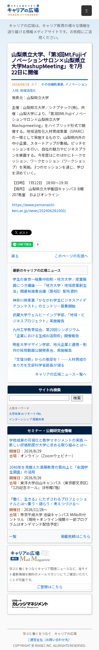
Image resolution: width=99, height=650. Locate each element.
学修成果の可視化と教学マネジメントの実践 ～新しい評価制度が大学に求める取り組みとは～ (48, 442)
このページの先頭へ (71, 255)
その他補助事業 (52, 84)
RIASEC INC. (43, 645)
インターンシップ (20, 419)
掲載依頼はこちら (75, 536)
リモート (30, 413)
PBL (38, 413)
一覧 (12, 536)
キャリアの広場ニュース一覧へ (61, 374)
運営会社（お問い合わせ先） (50, 639)
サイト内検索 (50, 389)
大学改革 (15, 413)
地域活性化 (28, 90)
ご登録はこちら (50, 586)
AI (22, 413)
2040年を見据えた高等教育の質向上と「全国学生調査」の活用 (48, 469)
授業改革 (38, 419)
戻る (15, 255)
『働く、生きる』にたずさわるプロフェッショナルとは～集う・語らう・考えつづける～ (48, 501)
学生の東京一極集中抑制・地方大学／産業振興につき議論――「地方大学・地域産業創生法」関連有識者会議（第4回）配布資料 (50, 285)
